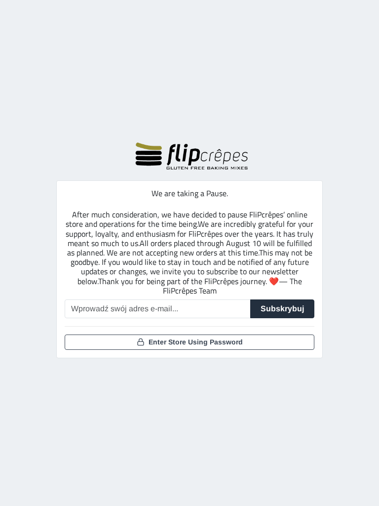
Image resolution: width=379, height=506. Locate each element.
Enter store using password (196, 342)
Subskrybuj (282, 308)
